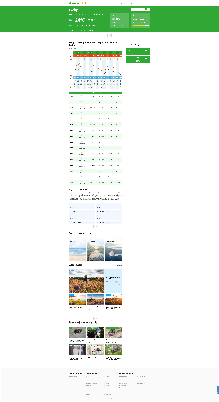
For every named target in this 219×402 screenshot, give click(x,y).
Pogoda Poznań (105, 381)
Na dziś (77, 30)
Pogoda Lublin (88, 394)
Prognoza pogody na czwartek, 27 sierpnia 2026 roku (113, 278)
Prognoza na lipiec (76, 215)
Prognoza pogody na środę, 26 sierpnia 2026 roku (76, 308)
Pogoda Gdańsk (89, 381)
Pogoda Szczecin (105, 385)
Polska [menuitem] (140, 3)
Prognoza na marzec (76, 207)
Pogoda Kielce (88, 387)
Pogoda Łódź (88, 392)
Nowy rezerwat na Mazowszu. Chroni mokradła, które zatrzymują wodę (95, 341)
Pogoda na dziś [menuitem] (115, 3)
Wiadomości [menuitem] (146, 3)
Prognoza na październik (104, 218)
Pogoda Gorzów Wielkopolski (91, 383)
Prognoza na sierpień (103, 215)
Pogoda (86, 3)
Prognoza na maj (75, 211)
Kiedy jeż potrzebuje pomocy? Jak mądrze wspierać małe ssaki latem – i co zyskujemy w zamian (113, 358)
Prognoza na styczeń (76, 204)
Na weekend (84, 30)
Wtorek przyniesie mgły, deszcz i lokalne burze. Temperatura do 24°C (95, 308)
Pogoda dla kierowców (73, 378)
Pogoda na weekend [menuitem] (124, 3)
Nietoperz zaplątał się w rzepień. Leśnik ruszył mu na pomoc (77, 341)
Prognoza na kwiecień (104, 207)
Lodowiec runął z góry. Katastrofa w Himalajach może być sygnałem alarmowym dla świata (113, 341)
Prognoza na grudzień (104, 222)
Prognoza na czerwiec (104, 211)
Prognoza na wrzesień (77, 218)
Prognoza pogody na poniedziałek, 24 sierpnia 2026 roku (113, 308)
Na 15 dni (90, 30)
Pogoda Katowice (89, 385)
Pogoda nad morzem (73, 376)
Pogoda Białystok (89, 376)
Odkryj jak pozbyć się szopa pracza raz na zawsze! (95, 358)
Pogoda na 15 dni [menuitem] (133, 3)
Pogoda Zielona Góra (106, 394)
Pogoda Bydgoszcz (89, 378)
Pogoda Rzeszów (105, 383)
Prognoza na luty (102, 204)
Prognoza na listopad (76, 222)
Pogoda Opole (105, 378)
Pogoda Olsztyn (105, 376)
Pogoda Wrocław (105, 392)
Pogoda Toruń (105, 387)
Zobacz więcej (119, 265)
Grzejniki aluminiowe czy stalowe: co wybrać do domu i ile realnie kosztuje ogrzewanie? (77, 358)
